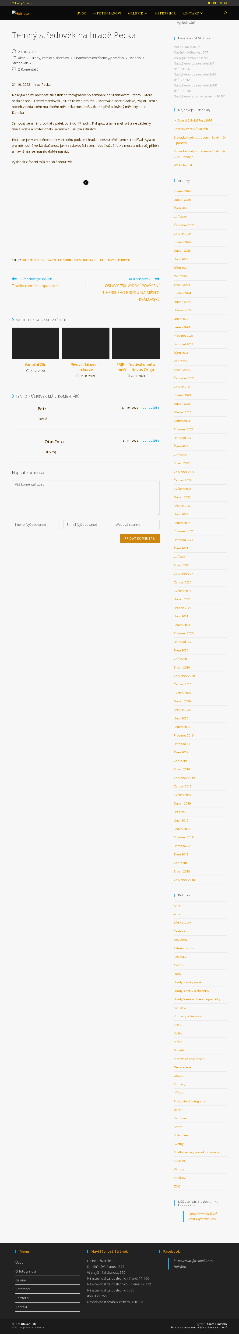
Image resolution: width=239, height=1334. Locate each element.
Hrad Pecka (53, 260)
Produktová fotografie (189, 1101)
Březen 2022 (182, 506)
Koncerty (180, 1007)
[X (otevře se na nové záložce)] (209, 3)
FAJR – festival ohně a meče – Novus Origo (136, 367)
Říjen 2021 (181, 548)
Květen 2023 (182, 395)
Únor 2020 (181, 718)
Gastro (179, 965)
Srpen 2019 (182, 769)
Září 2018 (180, 863)
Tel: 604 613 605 (22, 3)
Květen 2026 (182, 191)
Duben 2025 (182, 250)
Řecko (178, 1110)
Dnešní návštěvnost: (188, 52)
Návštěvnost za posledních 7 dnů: (113, 1278)
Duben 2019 (182, 803)
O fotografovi (25, 1271)
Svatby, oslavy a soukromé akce (197, 1152)
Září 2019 (180, 761)
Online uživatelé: (186, 47)
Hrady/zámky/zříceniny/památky (99, 58)
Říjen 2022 (181, 446)
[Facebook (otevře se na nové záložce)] (215, 3)
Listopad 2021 (183, 540)
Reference (23, 1289)
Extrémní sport (184, 948)
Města (178, 1042)
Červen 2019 (182, 786)
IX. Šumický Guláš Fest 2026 (193, 120)
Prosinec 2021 (183, 531)
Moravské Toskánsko (189, 1059)
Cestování (181, 931)
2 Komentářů (28, 69)
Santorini (180, 1118)
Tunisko (179, 1161)
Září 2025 (180, 217)
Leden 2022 (182, 523)
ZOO (177, 1186)
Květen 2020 (182, 693)
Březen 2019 (182, 812)
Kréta (178, 1025)
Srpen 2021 (182, 565)
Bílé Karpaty (182, 922)
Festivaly (180, 957)
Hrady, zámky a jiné (188, 982)
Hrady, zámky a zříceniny (50, 58)
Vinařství (180, 1178)
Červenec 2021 (184, 574)
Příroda (179, 1093)
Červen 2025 (182, 234)
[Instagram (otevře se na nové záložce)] (220, 3)
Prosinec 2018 (183, 837)
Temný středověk (117, 260)
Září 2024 (180, 276)
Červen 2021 (182, 582)
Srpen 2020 (182, 667)
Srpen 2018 (182, 871)
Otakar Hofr (28, 1324)
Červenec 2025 (184, 225)
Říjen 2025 (181, 208)
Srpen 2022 (182, 463)
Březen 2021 (182, 608)
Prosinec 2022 (183, 429)
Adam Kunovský (217, 1324)
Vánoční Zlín (35, 364)
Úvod (19, 1262)
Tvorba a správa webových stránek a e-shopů (199, 1327)
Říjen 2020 (181, 650)
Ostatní (179, 1075)
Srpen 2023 (182, 370)
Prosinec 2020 (183, 633)
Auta (177, 914)
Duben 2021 (182, 599)
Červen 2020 (182, 684)
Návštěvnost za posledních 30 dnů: (114, 1284)
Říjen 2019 (181, 752)
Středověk (20, 63)
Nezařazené (183, 1067)
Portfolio (22, 1298)
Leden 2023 (182, 420)
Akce (21, 58)
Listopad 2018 (183, 846)
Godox (39, 260)
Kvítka (178, 1033)
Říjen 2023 (181, 352)
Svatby (179, 1144)
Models (135, 58)
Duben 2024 (182, 302)
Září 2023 (180, 361)
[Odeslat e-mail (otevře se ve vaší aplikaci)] (225, 3)
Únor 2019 (181, 820)
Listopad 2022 (183, 438)
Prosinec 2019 (183, 735)
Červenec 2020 (184, 676)
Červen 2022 (182, 480)
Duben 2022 (182, 497)
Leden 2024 (182, 327)
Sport (178, 1127)
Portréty (179, 1084)
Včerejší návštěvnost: (189, 58)
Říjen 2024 (181, 267)
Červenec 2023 (184, 378)
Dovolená (181, 939)
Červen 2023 (182, 387)
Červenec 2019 (184, 778)
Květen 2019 (182, 795)
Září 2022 (180, 455)
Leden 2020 (182, 727)
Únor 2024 (181, 319)
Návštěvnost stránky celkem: (194, 96)
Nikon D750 (70, 260)
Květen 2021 (182, 591)
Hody (177, 974)
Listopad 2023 (183, 344)
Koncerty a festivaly (188, 1016)
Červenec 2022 (184, 472)
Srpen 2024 (182, 285)
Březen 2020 (182, 710)
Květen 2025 (182, 242)
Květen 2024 (182, 293)
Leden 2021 (182, 625)
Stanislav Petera (91, 260)
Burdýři (27, 260)
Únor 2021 (181, 616)
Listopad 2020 (183, 642)
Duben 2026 (182, 199)
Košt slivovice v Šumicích (191, 129)
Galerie (20, 1280)
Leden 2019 (182, 829)
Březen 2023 (182, 412)
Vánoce (179, 1169)
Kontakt (21, 1307)
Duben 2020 (182, 701)
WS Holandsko (184, 165)
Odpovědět (151, 407)
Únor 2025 (181, 259)
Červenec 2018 (184, 880)
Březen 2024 (182, 310)
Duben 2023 (182, 403)
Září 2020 (180, 659)
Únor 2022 (181, 514)
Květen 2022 (182, 488)
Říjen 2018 (181, 854)
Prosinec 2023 (183, 335)
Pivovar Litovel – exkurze (86, 367)
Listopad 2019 (183, 744)
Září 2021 (180, 556)
